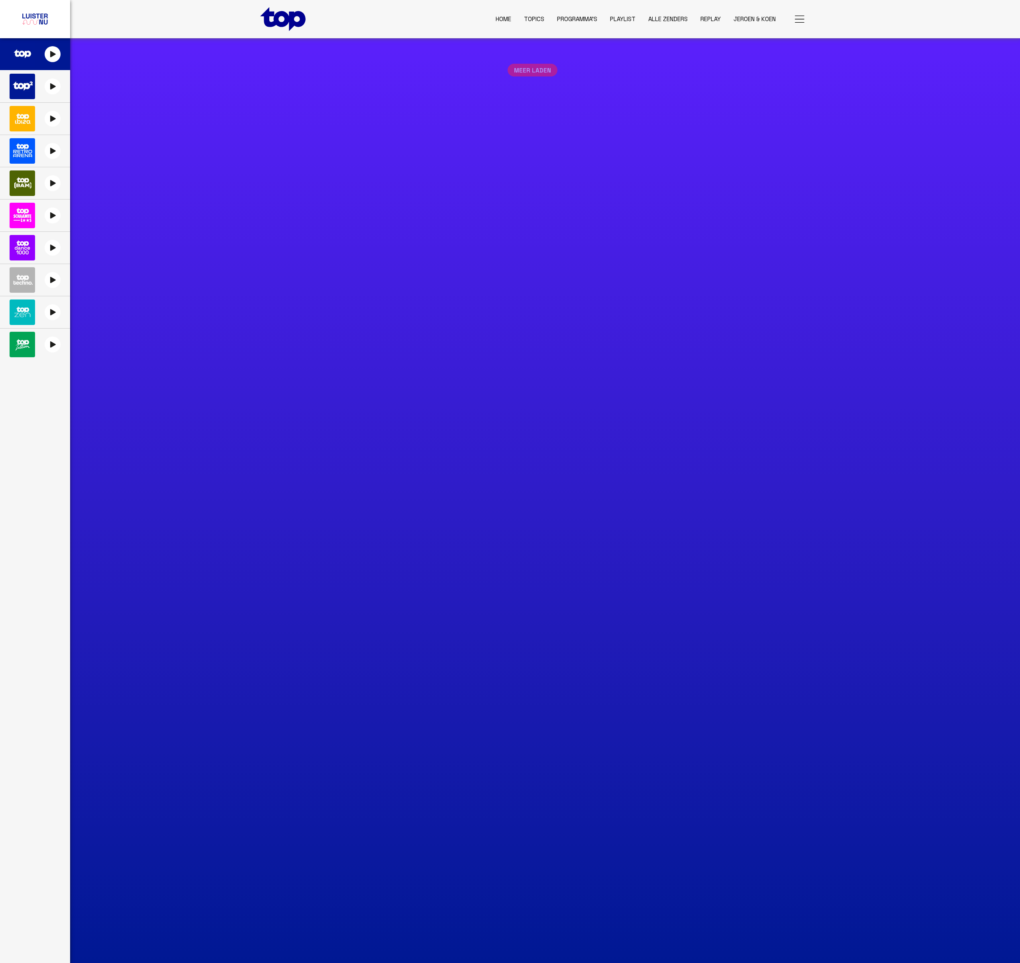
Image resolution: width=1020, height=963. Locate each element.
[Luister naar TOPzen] (22, 312)
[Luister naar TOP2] (22, 86)
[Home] (283, 19)
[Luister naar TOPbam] (22, 183)
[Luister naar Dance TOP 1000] (22, 247)
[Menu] (799, 19)
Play (53, 54)
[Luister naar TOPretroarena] (22, 151)
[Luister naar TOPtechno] (22, 280)
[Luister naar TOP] (22, 54)
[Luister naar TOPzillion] (22, 344)
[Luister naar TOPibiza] (22, 118)
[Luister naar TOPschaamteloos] (22, 215)
